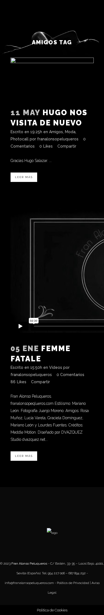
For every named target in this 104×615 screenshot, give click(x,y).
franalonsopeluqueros (57, 139)
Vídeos (55, 367)
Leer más (24, 177)
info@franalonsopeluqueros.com (29, 583)
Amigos (56, 132)
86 (18, 382)
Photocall (20, 139)
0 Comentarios (70, 374)
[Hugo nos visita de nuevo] (52, 78)
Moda (70, 132)
